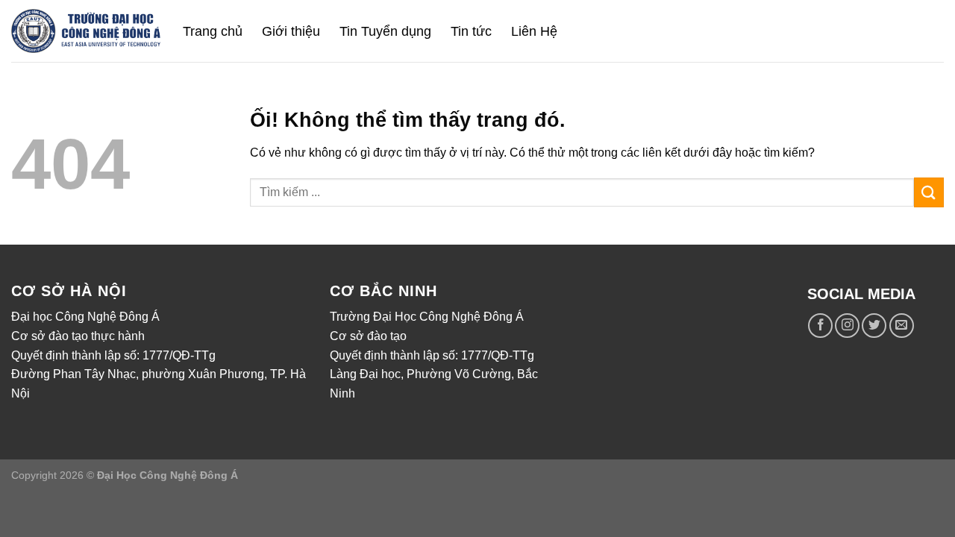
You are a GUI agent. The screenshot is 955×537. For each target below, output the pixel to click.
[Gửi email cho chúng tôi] (901, 325)
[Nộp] (929, 192)
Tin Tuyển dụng (385, 31)
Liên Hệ (534, 31)
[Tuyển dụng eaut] (85, 31)
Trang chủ (212, 31)
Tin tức (471, 31)
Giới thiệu (291, 31)
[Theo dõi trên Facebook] (820, 325)
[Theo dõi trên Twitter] (874, 325)
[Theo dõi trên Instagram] (847, 325)
